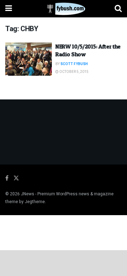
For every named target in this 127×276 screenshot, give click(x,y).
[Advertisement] (63, 262)
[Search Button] (118, 8)
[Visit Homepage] (63, 9)
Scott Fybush (74, 64)
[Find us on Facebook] (6, 178)
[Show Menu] (8, 8)
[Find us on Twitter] (16, 178)
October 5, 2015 (74, 71)
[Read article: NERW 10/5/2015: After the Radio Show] (28, 59)
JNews (27, 194)
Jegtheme (35, 202)
